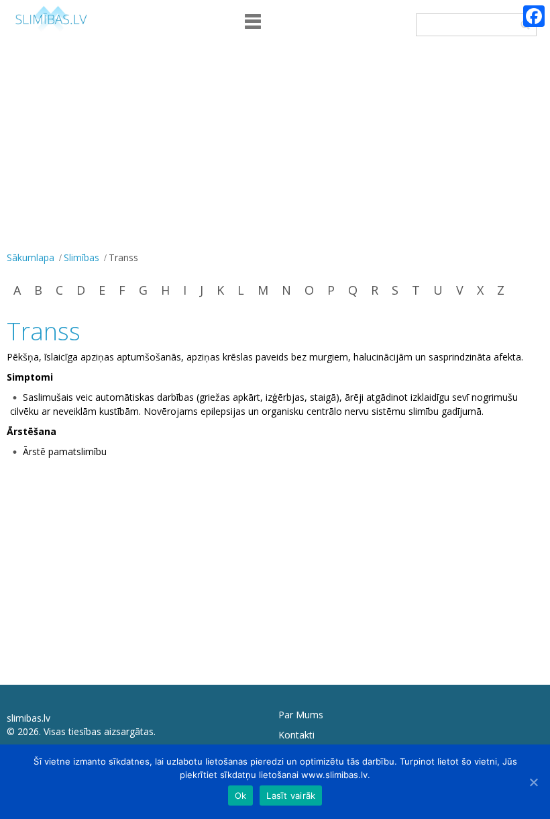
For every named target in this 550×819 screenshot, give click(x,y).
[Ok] (533, 782)
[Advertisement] (275, 147)
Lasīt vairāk (290, 795)
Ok (241, 795)
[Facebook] (533, 16)
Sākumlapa (30, 257)
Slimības (81, 257)
